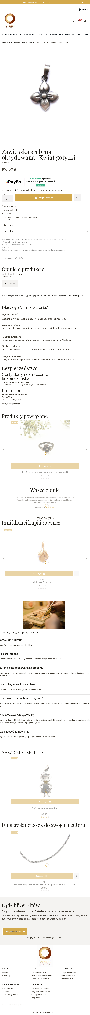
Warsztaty (6, 976)
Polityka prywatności (40, 988)
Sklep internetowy (42, 1012)
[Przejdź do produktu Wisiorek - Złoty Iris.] (42, 553)
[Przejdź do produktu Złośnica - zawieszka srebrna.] (45, 781)
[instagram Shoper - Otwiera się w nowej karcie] (82, 2)
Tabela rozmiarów (39, 972)
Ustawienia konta (68, 976)
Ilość (3, 194)
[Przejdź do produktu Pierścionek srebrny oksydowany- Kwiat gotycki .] (45, 445)
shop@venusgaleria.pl (11, 403)
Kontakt (5, 972)
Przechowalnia (67, 979)
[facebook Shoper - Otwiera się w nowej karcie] (77, 2)
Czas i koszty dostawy (11, 994)
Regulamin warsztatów (41, 991)
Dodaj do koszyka (45, 197)
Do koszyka (43, 466)
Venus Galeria (6, 163)
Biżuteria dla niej (19, 42)
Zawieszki (31, 42)
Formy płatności (8, 988)
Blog (4, 979)
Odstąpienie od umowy (41, 994)
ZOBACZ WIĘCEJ (44, 518)
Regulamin (36, 997)
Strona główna (7, 42)
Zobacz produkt (42, 876)
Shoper (18, 1005)
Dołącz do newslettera (15, 932)
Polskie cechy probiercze (42, 976)
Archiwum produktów (40, 979)
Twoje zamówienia (68, 972)
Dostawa (5, 991)
